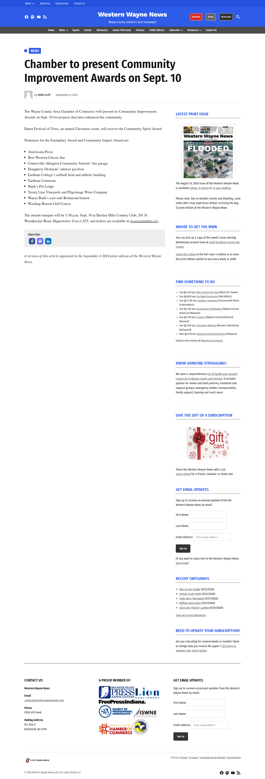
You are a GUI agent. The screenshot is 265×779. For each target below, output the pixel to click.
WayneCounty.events (212, 340)
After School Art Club (207, 292)
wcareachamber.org (144, 220)
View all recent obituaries (191, 615)
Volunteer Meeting (206, 325)
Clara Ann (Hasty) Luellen (194, 607)
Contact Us (79, 3)
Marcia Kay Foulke (189, 589)
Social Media (234, 757)
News (62, 30)
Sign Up (183, 548)
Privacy (183, 757)
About (28, 3)
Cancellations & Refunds (212, 757)
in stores (203, 188)
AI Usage (193, 757)
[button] (32, 241)
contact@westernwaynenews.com (44, 700)
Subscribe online (186, 254)
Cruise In (201, 317)
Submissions (61, 3)
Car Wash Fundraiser (207, 296)
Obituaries (102, 30)
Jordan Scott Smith (190, 594)
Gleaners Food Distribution (211, 334)
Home (51, 30)
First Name (182, 514)
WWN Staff (44, 95)
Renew (211, 17)
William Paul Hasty (190, 603)
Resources (192, 30)
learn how (181, 563)
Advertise (45, 3)
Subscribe (196, 17)
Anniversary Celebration (209, 308)
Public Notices (156, 30)
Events (87, 30)
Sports (75, 30)
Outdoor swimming (207, 300)
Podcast (140, 30)
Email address (184, 537)
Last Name (182, 526)
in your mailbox (222, 188)
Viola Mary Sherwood (191, 598)
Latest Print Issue (122, 30)
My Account (226, 17)
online (193, 188)
